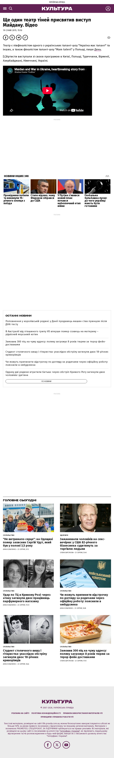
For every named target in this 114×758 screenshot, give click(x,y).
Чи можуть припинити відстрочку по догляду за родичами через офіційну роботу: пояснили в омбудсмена (56, 363)
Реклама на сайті (20, 713)
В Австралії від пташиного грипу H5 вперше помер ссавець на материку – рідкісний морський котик (51, 333)
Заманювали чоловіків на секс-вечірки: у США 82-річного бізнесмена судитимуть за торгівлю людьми (82, 544)
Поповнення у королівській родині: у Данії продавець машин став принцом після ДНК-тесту (56, 323)
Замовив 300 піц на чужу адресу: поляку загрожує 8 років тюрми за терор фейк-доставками (55, 343)
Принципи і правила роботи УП (57, 717)
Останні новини (18, 315)
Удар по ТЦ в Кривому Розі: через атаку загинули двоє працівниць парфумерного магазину (27, 598)
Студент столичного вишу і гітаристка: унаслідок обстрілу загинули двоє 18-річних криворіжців (56, 353)
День (97, 49)
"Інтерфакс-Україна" (70, 731)
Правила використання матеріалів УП (83, 713)
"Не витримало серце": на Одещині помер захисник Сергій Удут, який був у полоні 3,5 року (28, 542)
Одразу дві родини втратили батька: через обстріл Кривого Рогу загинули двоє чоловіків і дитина (55, 373)
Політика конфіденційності (46, 713)
